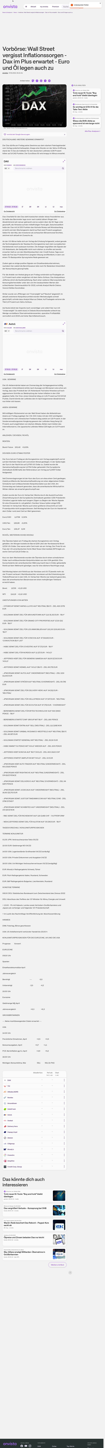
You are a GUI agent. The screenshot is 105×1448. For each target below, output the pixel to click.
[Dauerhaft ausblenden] (64, 134)
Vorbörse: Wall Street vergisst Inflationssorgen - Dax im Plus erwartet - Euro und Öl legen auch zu (45, 12)
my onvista (44, 7)
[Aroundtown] (5, 1103)
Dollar (54, 1446)
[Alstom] (5, 1138)
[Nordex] (5, 1097)
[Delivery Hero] (5, 1126)
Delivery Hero (12, 1126)
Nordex (10, 1097)
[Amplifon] (5, 1161)
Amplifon (10, 1161)
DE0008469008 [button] (20, 165)
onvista (5, 73)
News (15, 12)
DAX (6, 161)
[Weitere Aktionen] (64, 1080)
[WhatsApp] (41, 81)
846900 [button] (9, 165)
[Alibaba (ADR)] (5, 1092)
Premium (55, 7)
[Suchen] (77, 6)
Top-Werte (70, 1446)
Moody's (10, 1149)
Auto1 (12, 324)
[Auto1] (5, 1115)
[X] (45, 81)
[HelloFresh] (5, 1109)
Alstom (10, 1138)
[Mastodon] (33, 81)
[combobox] (39, 168)
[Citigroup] (5, 1143)
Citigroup (11, 1144)
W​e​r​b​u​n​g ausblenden (69, 28)
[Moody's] (5, 1149)
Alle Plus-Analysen (92, 131)
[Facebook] (37, 81)
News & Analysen (7, 12)
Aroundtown (12, 1103)
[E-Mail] (49, 81)
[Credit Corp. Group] (5, 1166)
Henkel (10, 1121)
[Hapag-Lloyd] (5, 1132)
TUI (8, 1086)
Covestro (10, 1155)
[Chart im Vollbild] (64, 161)
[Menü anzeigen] (26, 7)
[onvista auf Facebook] (22, 1446)
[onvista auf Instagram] (30, 1446)
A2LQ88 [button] (9, 328)
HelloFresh (11, 1109)
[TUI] (5, 1086)
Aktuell (33, 7)
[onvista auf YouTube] (26, 1446)
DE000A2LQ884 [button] (20, 328)
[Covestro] (5, 1155)
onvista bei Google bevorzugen (18, 134)
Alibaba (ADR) (12, 1092)
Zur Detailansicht (9, 211)
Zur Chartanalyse (59, 211)
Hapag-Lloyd (12, 1132)
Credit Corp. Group (14, 1167)
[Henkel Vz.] (5, 1120)
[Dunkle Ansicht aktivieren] (13, 1)
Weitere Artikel (57, 1265)
